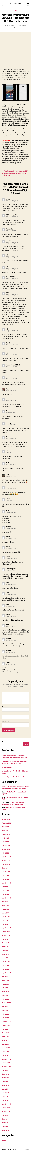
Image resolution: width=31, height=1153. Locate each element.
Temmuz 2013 (6, 1025)
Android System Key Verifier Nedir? (13, 777)
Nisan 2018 (5, 905)
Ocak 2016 (5, 991)
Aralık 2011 (5, 1089)
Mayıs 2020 (6, 864)
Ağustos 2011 (6, 1104)
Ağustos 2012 (6, 1059)
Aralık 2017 (5, 913)
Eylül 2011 (5, 1100)
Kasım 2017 (6, 917)
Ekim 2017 (5, 920)
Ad (2, 706)
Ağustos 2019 (6, 883)
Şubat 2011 (5, 1126)
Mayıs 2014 (5, 1006)
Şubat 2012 (5, 1081)
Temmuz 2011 (6, 1108)
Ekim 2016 (5, 965)
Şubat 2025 (6, 834)
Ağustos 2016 (6, 973)
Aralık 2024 (6, 842)
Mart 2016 (5, 984)
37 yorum (16, 28)
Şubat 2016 (5, 988)
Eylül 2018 (5, 894)
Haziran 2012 (6, 1066)
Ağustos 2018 (6, 898)
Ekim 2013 (5, 1014)
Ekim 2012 (5, 1051)
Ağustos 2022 (6, 857)
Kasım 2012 (6, 1048)
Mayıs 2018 (5, 902)
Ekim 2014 (5, 999)
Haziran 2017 (6, 935)
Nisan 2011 (5, 1119)
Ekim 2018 (5, 890)
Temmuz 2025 (7, 823)
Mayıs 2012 (5, 1070)
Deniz (3, 787)
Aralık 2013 (5, 1010)
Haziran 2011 (6, 1111)
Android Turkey (15, 3)
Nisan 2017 (5, 943)
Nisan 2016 (5, 980)
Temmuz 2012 (6, 1063)
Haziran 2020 (6, 860)
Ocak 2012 (5, 1085)
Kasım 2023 (6, 845)
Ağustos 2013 (6, 1021)
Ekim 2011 (5, 1096)
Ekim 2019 (5, 875)
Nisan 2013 (5, 1033)
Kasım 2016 (6, 961)
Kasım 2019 (6, 872)
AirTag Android (7, 767)
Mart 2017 (5, 947)
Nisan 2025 (5, 830)
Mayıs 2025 (6, 827)
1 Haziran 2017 (22, 25)
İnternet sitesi (5, 721)
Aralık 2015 (5, 995)
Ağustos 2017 (6, 928)
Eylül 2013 (5, 1018)
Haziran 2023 (6, 849)
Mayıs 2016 (5, 976)
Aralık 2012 (5, 1044)
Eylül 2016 (5, 969)
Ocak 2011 (5, 1130)
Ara (2, 741)
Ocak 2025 (5, 838)
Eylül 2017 (5, 924)
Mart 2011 (5, 1123)
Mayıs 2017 (5, 939)
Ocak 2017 (5, 954)
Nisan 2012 (5, 1074)
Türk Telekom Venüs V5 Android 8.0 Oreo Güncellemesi (14, 803)
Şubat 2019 (5, 887)
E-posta (4, 714)
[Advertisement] (15, 48)
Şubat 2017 (5, 950)
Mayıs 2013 (5, 1029)
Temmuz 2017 (6, 932)
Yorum (4, 691)
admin (12, 25)
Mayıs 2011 (5, 1115)
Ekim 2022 (5, 853)
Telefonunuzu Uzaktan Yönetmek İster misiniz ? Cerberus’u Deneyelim (15, 787)
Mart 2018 (5, 909)
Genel (15, 10)
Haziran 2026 (6, 819)
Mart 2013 (5, 1036)
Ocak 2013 (5, 1040)
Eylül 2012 (5, 1055)
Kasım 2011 (5, 1093)
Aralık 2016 (5, 958)
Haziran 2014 (6, 1003)
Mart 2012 (5, 1078)
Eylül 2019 (5, 879)
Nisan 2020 (5, 868)
